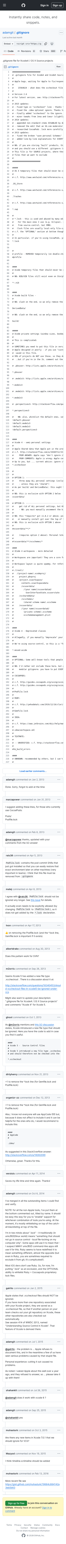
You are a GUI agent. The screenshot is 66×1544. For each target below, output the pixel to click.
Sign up (57, 5)
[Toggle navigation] (4, 5)
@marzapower (13, 839)
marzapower (13, 799)
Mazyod (10, 1453)
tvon (8, 925)
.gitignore (22, 32)
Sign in (44, 5)
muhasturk (12, 1430)
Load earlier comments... (33, 771)
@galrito (10, 1349)
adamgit (8, 32)
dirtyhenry (11, 1074)
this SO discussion (44, 1024)
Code (10, 51)
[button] (45, 44)
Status (37, 1525)
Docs (57, 1525)
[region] (33, 417)
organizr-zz (12, 1097)
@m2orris (14, 1024)
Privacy (17, 1525)
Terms (9, 1525)
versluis (10, 1173)
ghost (9, 1017)
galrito (9, 1288)
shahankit (11, 1390)
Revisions (28, 51)
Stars (49, 51)
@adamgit (10, 1397)
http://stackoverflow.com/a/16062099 (25, 1155)
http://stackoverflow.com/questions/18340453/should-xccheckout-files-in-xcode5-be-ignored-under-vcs (33, 988)
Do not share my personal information (33, 1530)
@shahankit (11, 1417)
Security (27, 1525)
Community (47, 1525)
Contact (24, 1528)
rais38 (9, 855)
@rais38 (23, 896)
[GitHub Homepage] (23, 1535)
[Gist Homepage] (23, 5)
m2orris (10, 968)
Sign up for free (16, 1503)
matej (9, 889)
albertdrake (12, 948)
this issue (35, 900)
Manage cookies (37, 1528)
